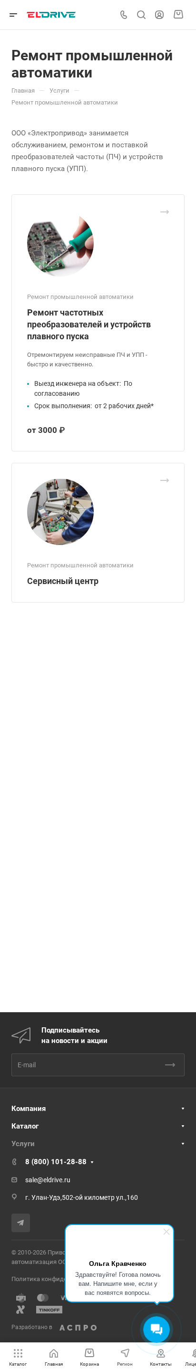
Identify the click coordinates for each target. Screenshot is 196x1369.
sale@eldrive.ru (47, 1180)
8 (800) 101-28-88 (56, 1162)
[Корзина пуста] (178, 14)
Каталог (25, 1126)
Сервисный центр (62, 581)
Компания (28, 1108)
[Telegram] (20, 1223)
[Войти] (159, 14)
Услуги (23, 1143)
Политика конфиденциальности (58, 1279)
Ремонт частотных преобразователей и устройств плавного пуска (89, 324)
